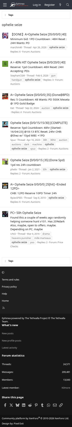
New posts (7, 333)
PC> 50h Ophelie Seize (25, 213)
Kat (12, 108)
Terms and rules (10, 279)
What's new (10, 325)
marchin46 (16, 47)
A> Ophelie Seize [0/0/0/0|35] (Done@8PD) (39, 95)
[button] (35, 272)
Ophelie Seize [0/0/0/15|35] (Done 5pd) (37, 160)
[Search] (67, 4)
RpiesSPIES (16, 197)
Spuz (13, 140)
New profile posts (11, 340)
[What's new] (60, 4)
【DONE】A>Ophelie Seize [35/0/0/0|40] (38, 34)
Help (4, 293)
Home (5, 300)
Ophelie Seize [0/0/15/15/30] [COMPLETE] (38, 123)
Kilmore (66, 387)
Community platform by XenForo (35, 418)
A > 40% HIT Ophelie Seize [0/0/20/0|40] (37, 62)
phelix (13, 169)
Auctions (35, 51)
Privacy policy (9, 286)
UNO (13, 233)
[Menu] (5, 5)
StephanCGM (17, 75)
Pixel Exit (19, 423)
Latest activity (9, 347)
